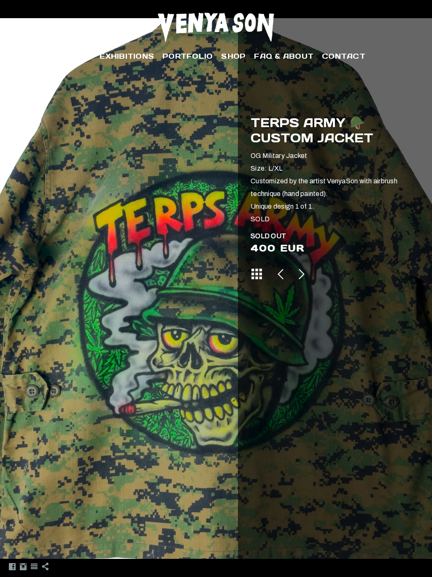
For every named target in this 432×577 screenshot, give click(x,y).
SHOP (233, 56)
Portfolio (187, 56)
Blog (79, 56)
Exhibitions (127, 56)
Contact (343, 56)
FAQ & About (283, 56)
